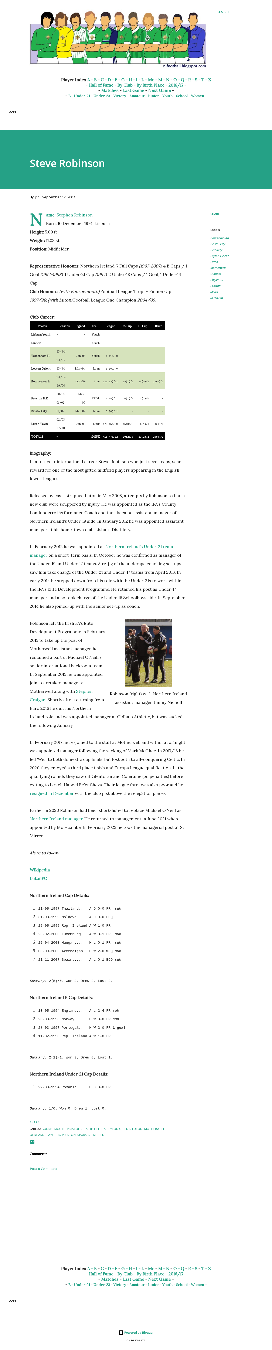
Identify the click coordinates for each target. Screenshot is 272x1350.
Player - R (216, 280)
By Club (125, 85)
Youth (167, 96)
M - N (163, 79)
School (182, 96)
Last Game (133, 90)
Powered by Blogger (138, 1332)
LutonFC (38, 878)
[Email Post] (32, 1143)
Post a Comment (43, 1168)
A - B (92, 79)
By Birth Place (150, 85)
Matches (110, 90)
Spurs (214, 292)
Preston (215, 286)
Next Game (159, 90)
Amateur (136, 96)
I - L (140, 79)
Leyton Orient (219, 256)
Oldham (215, 274)
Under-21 (82, 96)
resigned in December (52, 793)
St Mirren (216, 298)
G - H (126, 79)
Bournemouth (219, 238)
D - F (112, 79)
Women (197, 96)
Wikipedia (40, 869)
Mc (151, 79)
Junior (153, 96)
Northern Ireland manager (56, 818)
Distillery (216, 250)
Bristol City (217, 244)
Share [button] (215, 214)
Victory (119, 96)
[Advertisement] (101, 1213)
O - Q (178, 79)
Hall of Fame (101, 85)
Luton (214, 262)
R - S (192, 79)
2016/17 (176, 85)
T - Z (206, 79)
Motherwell (218, 268)
